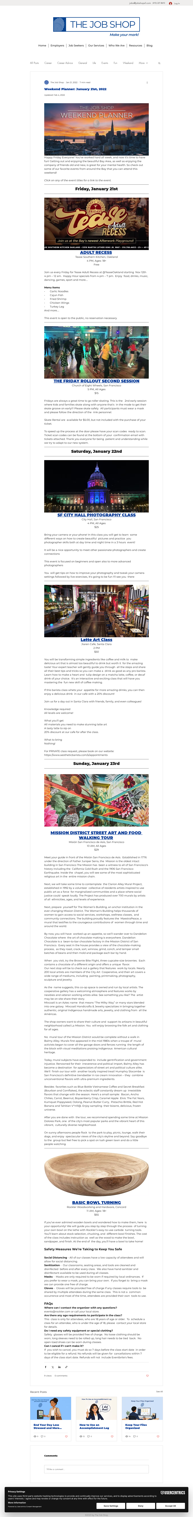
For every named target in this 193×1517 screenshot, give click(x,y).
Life (94, 63)
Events (105, 63)
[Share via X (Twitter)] (52, 1367)
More (142, 63)
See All (159, 1391)
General (82, 63)
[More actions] (147, 82)
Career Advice (65, 63)
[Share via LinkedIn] (59, 1367)
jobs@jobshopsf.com (140, 3)
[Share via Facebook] (45, 1367)
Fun (115, 63)
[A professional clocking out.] (50, 1408)
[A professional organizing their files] (142, 1408)
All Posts (34, 63)
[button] (159, 63)
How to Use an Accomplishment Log (94, 1426)
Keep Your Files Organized (136, 1426)
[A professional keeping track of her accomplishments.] (96, 1408)
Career (48, 63)
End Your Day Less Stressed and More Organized (46, 1426)
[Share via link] (66, 1367)
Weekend (128, 63)
